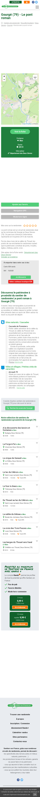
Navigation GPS (20, 211)
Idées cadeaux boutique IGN (20, 282)
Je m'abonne (20, 607)
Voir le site (19, 362)
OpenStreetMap (27, 124)
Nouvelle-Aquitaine (27, 23)
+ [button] (4, 76)
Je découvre (21, 277)
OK (35, 794)
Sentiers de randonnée (12, 23)
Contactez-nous (20, 741)
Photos (11, 362)
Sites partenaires (20, 737)
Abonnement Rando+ (20, 728)
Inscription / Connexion (20, 723)
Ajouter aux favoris (20, 204)
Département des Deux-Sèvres (21, 153)
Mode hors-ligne (20, 217)
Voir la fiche (20, 131)
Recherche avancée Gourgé (21, 408)
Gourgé (9, 25)
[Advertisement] (20, 50)
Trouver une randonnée (20, 714)
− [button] (4, 79)
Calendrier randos (20, 732)
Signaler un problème (9, 257)
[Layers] (35, 77)
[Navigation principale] (37, 7)
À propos (15, 2)
